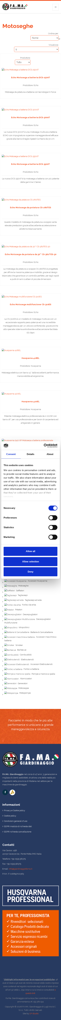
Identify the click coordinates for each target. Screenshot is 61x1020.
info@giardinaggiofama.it (20, 869)
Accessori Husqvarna (37, 581)
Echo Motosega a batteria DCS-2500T (30, 77)
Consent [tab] (11, 454)
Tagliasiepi (23, 595)
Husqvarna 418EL (30, 358)
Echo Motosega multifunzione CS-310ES (30, 304)
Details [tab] (30, 454)
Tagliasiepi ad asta (33, 600)
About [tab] (50, 454)
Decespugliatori (30, 614)
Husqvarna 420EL (31, 401)
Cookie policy (10, 816)
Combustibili (26, 655)
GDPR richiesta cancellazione (17, 832)
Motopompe (25, 693)
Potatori (18, 609)
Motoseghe (23, 586)
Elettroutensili (27, 659)
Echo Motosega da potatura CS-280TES (30, 207)
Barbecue (21, 650)
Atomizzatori (26, 678)
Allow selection (30, 561)
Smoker (19, 645)
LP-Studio (33, 1013)
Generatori (23, 683)
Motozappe (23, 688)
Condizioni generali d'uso (15, 821)
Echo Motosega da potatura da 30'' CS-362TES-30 (30, 254)
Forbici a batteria (31, 669)
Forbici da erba (29, 605)
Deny (30, 571)
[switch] (52, 517)
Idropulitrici (24, 627)
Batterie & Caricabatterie (41, 632)
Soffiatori (20, 590)
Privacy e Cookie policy (14, 810)
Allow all (30, 551)
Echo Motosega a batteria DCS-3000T (30, 117)
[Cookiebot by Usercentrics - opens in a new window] (43, 446)
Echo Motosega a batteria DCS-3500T (30, 164)
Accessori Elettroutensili (41, 664)
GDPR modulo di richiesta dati (18, 826)
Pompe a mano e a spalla (43, 674)
